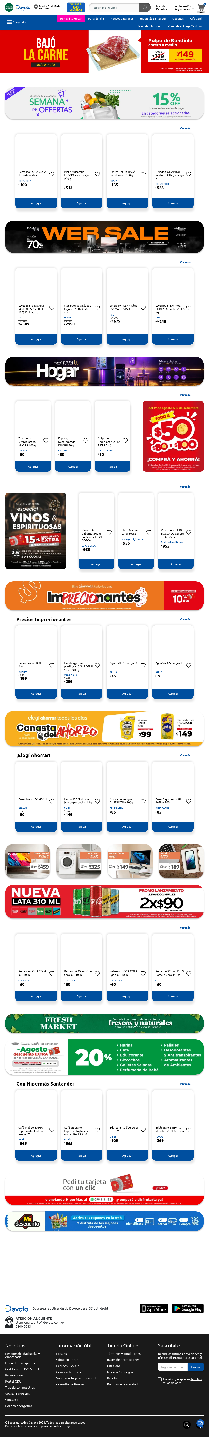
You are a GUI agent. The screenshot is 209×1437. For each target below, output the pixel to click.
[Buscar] (145, 7)
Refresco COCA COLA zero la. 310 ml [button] (78, 972)
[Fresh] (104, 1023)
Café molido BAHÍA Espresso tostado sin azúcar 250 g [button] (31, 1130)
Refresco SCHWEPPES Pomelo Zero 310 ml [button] (169, 972)
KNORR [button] (22, 450)
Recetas (112, 1377)
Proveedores (14, 1375)
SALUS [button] (113, 672)
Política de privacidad (122, 1384)
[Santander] (78, 1280)
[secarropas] (78, 861)
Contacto (11, 1399)
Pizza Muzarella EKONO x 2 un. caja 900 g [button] (76, 175)
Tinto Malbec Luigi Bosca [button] (129, 531)
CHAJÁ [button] (113, 180)
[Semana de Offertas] (104, 103)
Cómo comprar (67, 1359)
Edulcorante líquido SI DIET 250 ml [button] (124, 1129)
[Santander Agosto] (104, 1057)
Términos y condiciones (124, 1353)
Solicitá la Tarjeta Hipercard (76, 1377)
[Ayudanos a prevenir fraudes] (130, 1280)
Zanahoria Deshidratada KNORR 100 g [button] (27, 441)
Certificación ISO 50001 (22, 1368)
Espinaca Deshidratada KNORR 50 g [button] (66, 441)
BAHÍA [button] (22, 1139)
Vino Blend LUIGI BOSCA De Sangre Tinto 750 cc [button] (172, 533)
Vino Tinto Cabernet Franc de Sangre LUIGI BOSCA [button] (92, 535)
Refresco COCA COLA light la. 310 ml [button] (123, 972)
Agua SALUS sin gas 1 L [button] (169, 663)
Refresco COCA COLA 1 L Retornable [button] (32, 173)
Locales (61, 1353)
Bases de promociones (123, 1359)
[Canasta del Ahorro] (104, 728)
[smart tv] (27, 861)
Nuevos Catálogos (120, 1371)
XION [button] (21, 317)
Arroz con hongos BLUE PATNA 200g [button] (121, 800)
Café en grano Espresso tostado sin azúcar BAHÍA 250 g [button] (77, 1130)
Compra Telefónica (69, 1371)
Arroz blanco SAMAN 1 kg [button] (32, 800)
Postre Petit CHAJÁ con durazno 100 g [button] (122, 173)
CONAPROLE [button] (162, 183)
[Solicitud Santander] (104, 1189)
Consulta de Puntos (70, 1384)
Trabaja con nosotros (20, 1387)
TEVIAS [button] (159, 1136)
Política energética (18, 1405)
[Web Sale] (104, 237)
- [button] (64, 183)
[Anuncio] (104, 1221)
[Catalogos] (181, 1280)
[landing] (104, 371)
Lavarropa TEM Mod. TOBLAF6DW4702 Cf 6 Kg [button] (170, 309)
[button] (76, 7)
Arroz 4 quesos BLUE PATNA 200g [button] (168, 800)
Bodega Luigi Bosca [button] (132, 539)
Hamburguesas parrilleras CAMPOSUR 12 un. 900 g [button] (78, 666)
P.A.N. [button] (67, 808)
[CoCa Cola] (104, 901)
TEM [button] (157, 317)
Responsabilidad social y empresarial (22, 1355)
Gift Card (113, 1365)
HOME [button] (67, 317)
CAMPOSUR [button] (70, 675)
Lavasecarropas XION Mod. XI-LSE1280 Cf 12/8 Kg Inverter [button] (31, 309)
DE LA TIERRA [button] (105, 450)
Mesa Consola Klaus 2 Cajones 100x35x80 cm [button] (77, 309)
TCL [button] (112, 314)
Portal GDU (13, 1381)
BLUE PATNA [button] (117, 808)
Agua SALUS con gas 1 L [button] (123, 664)
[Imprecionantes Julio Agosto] (104, 595)
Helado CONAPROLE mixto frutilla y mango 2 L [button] (169, 175)
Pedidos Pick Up (67, 1365)
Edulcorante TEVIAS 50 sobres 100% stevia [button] (169, 1129)
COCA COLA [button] (24, 180)
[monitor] (130, 861)
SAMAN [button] (22, 808)
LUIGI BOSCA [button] (89, 545)
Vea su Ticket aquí (18, 1393)
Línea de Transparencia (21, 1362)
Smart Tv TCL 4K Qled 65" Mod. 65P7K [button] (123, 307)
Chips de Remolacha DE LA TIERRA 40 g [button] (109, 441)
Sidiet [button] (113, 1136)
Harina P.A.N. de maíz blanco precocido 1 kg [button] (78, 800)
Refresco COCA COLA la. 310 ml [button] (32, 972)
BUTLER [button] (22, 672)
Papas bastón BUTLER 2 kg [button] (32, 664)
